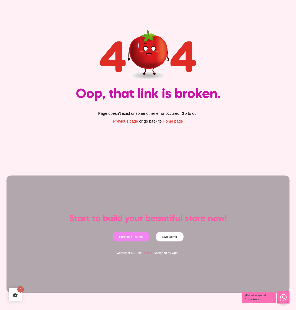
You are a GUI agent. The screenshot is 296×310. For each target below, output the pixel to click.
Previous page (125, 121)
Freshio (147, 252)
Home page (173, 121)
